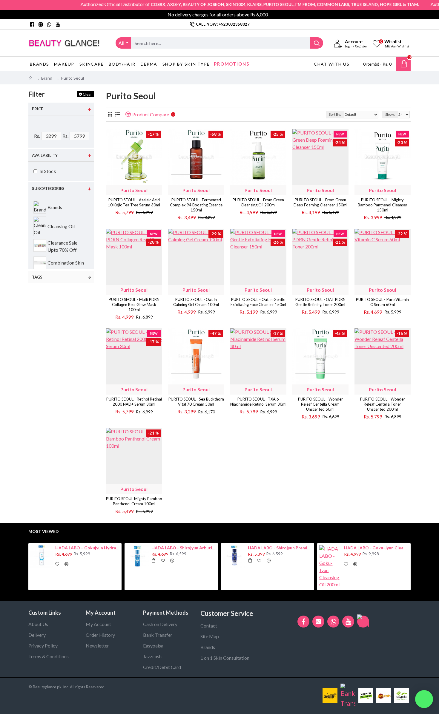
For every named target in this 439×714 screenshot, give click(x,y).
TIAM (395, 4)
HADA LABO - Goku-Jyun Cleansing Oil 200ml (376, 547)
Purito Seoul (134, 190)
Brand (46, 78)
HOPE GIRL (374, 4)
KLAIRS (238, 4)
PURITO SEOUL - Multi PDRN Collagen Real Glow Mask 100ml (134, 304)
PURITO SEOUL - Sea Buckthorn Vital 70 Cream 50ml (196, 402)
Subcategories (48, 188)
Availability (45, 155)
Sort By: (335, 114)
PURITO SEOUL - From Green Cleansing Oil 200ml (258, 202)
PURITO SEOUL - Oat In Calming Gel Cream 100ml (196, 302)
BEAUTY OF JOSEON (187, 4)
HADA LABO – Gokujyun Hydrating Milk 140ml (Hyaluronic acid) (87, 547)
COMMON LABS (316, 4)
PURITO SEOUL (262, 4)
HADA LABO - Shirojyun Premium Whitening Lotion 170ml (280, 547)
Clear (87, 94)
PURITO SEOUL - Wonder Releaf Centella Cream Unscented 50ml (320, 404)
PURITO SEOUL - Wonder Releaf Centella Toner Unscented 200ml (382, 404)
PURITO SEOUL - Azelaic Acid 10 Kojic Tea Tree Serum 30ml (134, 202)
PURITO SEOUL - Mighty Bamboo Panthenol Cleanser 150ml (382, 204)
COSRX (141, 4)
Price (37, 108)
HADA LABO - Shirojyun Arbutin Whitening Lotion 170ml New (183, 547)
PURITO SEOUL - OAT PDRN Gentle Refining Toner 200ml (320, 302)
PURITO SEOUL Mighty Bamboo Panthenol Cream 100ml (134, 501)
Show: (390, 114)
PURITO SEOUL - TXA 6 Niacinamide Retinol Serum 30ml (258, 402)
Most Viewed (43, 531)
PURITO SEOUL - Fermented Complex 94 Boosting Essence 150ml (196, 204)
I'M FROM (288, 4)
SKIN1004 (219, 4)
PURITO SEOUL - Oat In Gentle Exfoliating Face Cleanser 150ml (258, 302)
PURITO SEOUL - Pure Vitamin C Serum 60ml (382, 302)
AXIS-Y (157, 4)
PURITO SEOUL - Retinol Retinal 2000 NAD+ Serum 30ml (134, 402)
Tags (37, 277)
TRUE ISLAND (347, 4)
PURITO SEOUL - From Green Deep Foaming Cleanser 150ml (320, 202)
